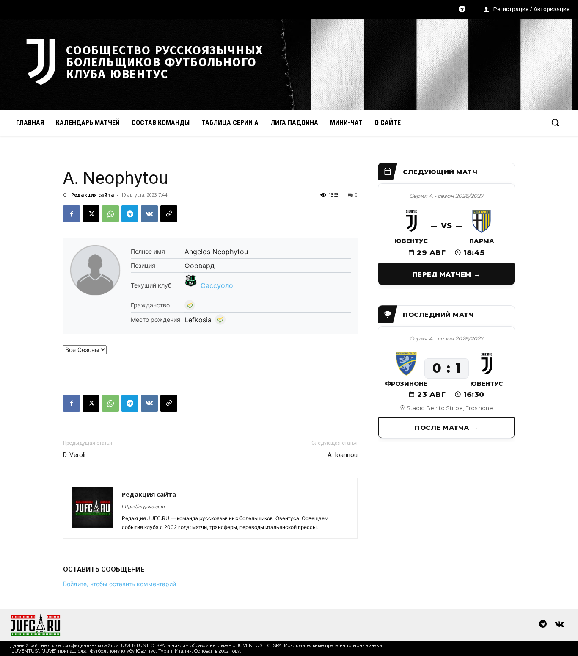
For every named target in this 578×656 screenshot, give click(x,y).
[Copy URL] (168, 213)
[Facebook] (71, 213)
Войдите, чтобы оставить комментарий (119, 583)
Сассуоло (217, 285)
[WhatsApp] (110, 213)
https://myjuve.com (143, 506)
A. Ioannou (343, 455)
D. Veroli (74, 455)
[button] (555, 122)
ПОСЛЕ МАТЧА (442, 427)
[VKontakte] (559, 624)
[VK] (149, 213)
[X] (91, 213)
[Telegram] (462, 10)
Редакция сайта (92, 194)
